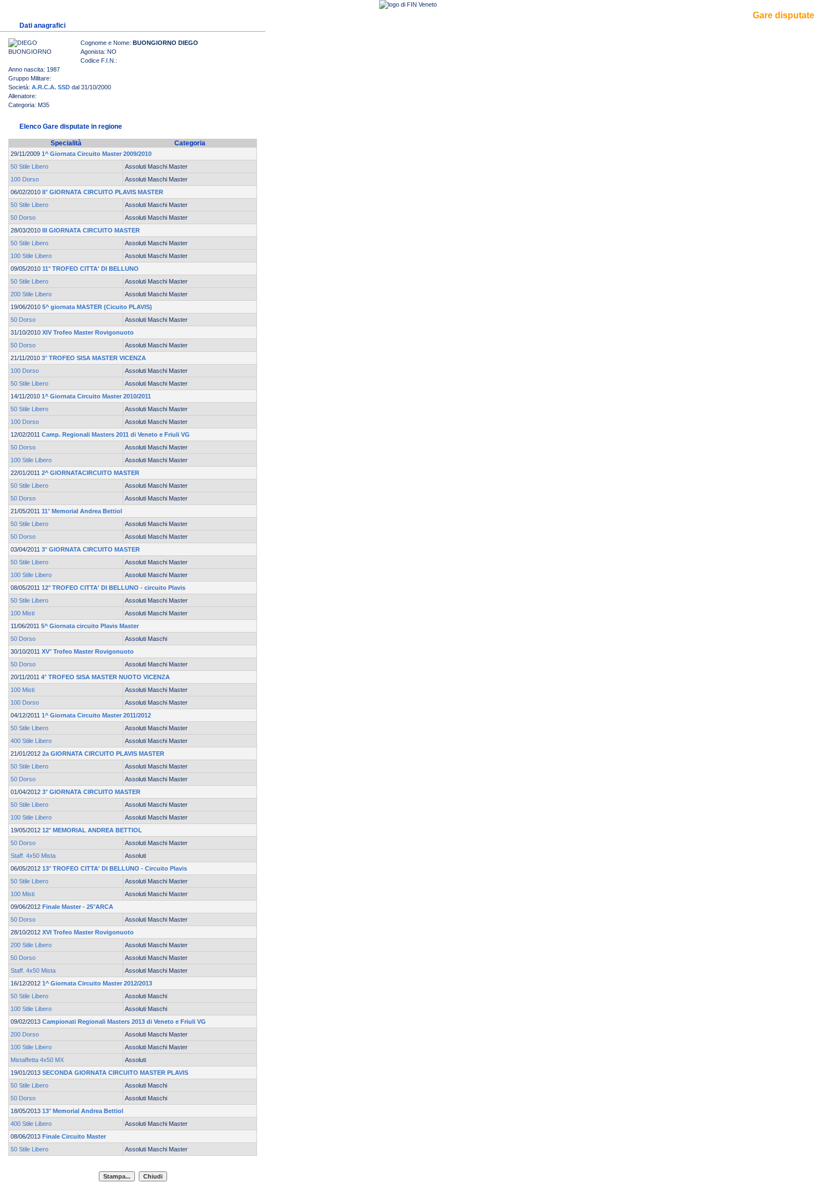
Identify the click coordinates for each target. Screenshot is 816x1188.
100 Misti (22, 613)
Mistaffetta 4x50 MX (37, 1059)
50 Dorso (23, 217)
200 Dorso (25, 1034)
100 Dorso (25, 179)
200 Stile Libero (31, 294)
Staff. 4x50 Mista (33, 855)
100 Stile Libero (31, 255)
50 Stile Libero (29, 166)
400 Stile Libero (31, 740)
